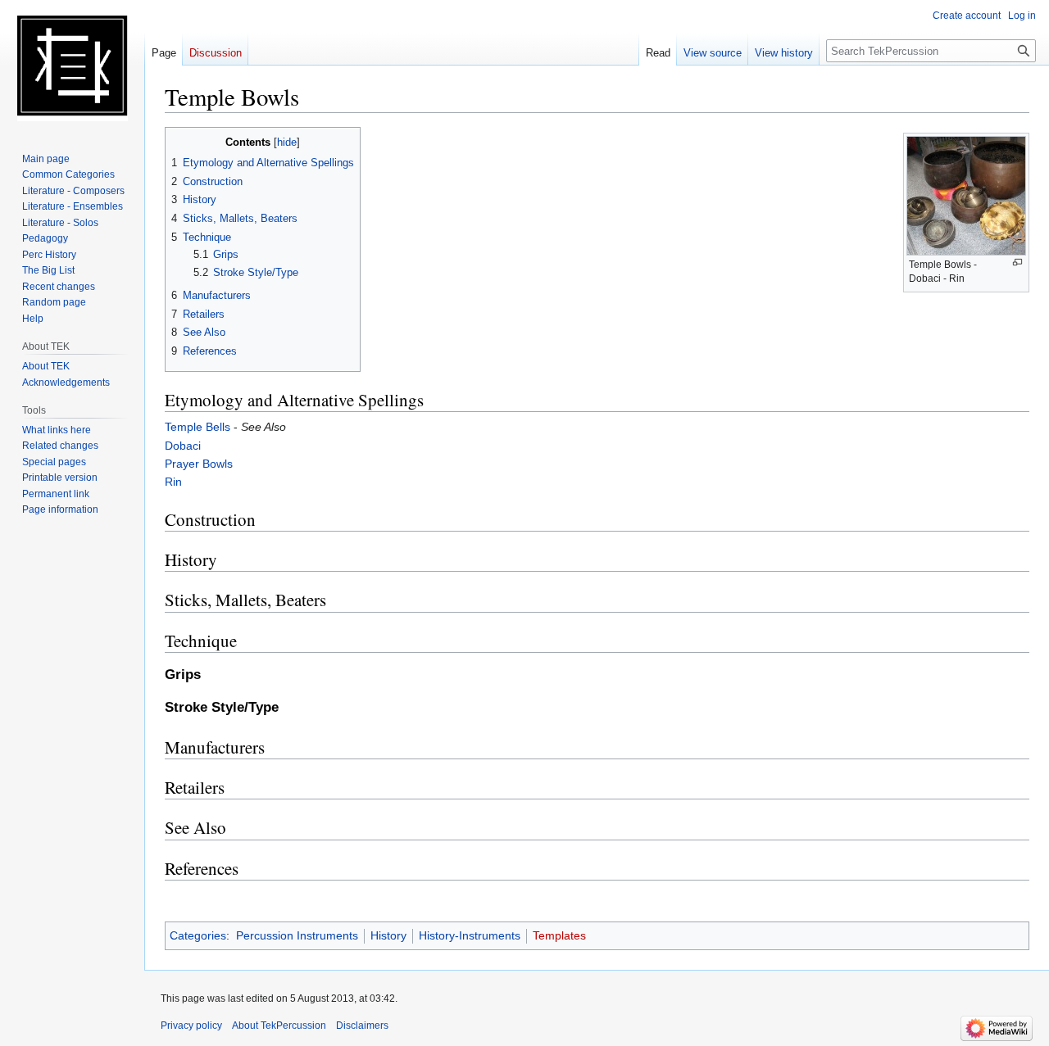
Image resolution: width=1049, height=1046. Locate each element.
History (388, 935)
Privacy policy (191, 1025)
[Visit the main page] (72, 65)
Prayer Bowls (199, 463)
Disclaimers (362, 1025)
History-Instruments (469, 935)
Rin (173, 481)
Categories (198, 935)
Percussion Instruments (297, 935)
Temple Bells (197, 426)
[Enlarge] (1017, 262)
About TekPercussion (279, 1025)
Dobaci (183, 445)
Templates (559, 935)
